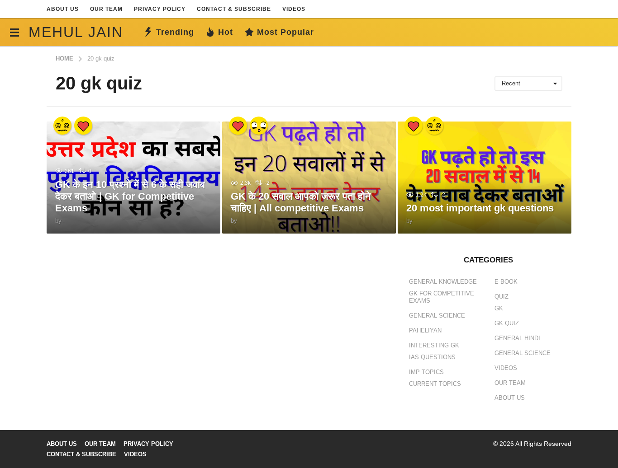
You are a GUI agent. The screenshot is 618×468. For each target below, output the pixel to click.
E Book (506, 281)
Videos (293, 9)
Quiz (501, 296)
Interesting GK (434, 345)
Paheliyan (425, 330)
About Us (63, 9)
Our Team (106, 9)
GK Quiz (506, 323)
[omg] (259, 126)
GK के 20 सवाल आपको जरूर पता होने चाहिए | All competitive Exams (301, 202)
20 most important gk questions (480, 208)
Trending (175, 32)
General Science (437, 315)
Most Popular (285, 32)
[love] (83, 126)
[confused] (62, 126)
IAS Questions (432, 357)
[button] (14, 32)
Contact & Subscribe (234, 9)
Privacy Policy (159, 9)
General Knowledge (443, 281)
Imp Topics (426, 372)
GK (498, 308)
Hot (225, 32)
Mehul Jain (76, 32)
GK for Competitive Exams (441, 297)
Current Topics (435, 383)
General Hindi (517, 338)
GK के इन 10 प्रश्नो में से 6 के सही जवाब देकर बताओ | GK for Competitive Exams (130, 196)
